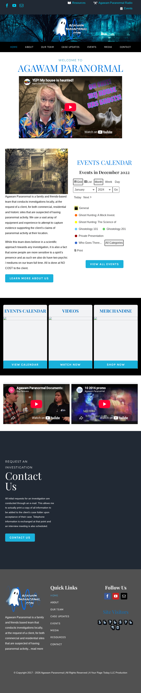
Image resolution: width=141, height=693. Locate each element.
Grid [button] (78, 182)
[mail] (21, 5)
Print (78, 251)
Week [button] (108, 181)
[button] (88, 197)
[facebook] (7, 5)
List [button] (88, 182)
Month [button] (98, 181)
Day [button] (117, 181)
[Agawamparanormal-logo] (70, 15)
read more (37, 648)
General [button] (84, 208)
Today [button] (77, 197)
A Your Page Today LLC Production (108, 672)
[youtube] (14, 5)
